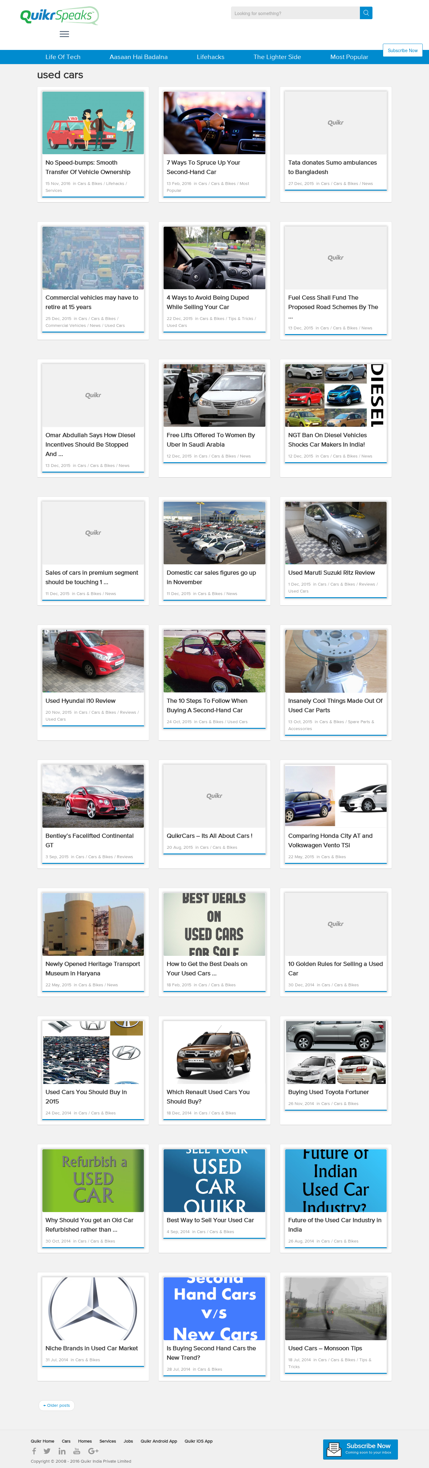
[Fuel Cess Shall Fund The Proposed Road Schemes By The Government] (336, 258)
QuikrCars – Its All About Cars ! (210, 836)
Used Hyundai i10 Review (81, 701)
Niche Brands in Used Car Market (92, 1348)
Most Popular (349, 57)
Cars (203, 183)
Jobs (128, 1441)
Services (54, 190)
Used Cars (115, 325)
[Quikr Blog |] (54, 15)
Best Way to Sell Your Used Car (210, 1220)
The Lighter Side (277, 57)
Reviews (368, 584)
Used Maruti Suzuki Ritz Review (331, 573)
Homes (85, 1441)
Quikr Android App (159, 1441)
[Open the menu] (64, 35)
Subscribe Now (403, 50)
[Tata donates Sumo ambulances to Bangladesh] (336, 123)
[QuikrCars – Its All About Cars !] (214, 796)
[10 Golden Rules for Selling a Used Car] (336, 924)
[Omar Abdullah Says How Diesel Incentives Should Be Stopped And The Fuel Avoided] (93, 395)
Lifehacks (211, 57)
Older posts (56, 1405)
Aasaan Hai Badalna (139, 57)
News (367, 183)
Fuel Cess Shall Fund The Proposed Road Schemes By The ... (333, 307)
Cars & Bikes (91, 183)
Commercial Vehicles (66, 325)
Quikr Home (42, 1441)
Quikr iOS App (199, 1441)
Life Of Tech (63, 57)
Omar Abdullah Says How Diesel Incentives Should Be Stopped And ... (90, 445)
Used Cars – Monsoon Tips (325, 1348)
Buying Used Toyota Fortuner (328, 1092)
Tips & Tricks (241, 319)
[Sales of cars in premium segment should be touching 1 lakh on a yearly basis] (93, 533)
